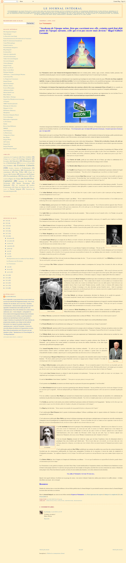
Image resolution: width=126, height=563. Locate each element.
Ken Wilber (6, 137)
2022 (7, 220)
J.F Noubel (6, 101)
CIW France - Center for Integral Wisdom (14, 74)
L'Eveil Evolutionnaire (9, 56)
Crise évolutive (51, 500)
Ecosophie (6, 161)
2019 (7, 228)
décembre (10, 238)
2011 (7, 285)
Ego (4, 163)
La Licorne (47, 512)
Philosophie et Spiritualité (10, 119)
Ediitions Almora (8, 85)
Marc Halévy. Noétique (9, 97)
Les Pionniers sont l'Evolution (15, 261)
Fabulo (5, 124)
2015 (7, 275)
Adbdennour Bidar (8, 90)
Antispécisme (6, 157)
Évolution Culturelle (14, 168)
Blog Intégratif (7, 50)
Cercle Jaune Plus (8, 77)
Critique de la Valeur (8, 135)
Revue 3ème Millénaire (9, 126)
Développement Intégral (9, 32)
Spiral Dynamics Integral (10, 148)
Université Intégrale (8, 61)
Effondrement (27, 161)
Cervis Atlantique (8, 117)
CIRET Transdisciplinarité (10, 103)
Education (16, 161)
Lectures (13, 174)
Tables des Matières (20, 187)
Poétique (31, 174)
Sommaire (21, 181)
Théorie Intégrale (15, 189)
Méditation (23, 174)
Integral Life (6, 144)
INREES (5, 128)
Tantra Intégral (7, 34)
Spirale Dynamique (8, 83)
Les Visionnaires (11, 264)
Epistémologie (12, 163)
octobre (9, 243)
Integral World (7, 139)
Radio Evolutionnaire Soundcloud (12, 41)
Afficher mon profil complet (13, 337)
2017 (7, 233)
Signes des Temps (14, 179)
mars (8, 267)
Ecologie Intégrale (25, 159)
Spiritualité (6, 185)
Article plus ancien (118, 549)
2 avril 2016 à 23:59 (56, 512)
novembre (10, 241)
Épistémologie (23, 163)
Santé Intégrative (8, 130)
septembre (10, 246)
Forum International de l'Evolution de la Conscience (17, 38)
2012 (7, 283)
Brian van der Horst (8, 70)
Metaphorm (6, 112)
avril (8, 256)
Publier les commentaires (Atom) (55, 553)
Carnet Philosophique (9, 43)
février (9, 269)
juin (8, 251)
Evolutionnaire (26, 168)
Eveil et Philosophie (8, 88)
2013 (7, 280)
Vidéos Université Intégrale (10, 59)
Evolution (61, 500)
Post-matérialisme (12, 176)
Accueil (81, 549)
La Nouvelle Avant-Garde (10, 36)
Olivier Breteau (10, 296)
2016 (7, 236)
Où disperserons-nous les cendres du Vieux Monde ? (20, 258)
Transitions (29, 189)
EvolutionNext (7, 52)
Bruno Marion (7, 94)
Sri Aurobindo (20, 185)
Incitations (6, 170)
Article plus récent (44, 549)
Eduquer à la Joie (8, 108)
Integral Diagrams (8, 146)
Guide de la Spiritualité (9, 54)
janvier (9, 272)
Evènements (31, 163)
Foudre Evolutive (8, 45)
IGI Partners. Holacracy (9, 110)
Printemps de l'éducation (10, 106)
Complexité (15, 157)
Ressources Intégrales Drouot (11, 115)
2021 (7, 223)
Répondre (46, 519)
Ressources (78, 500)
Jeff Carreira (6, 142)
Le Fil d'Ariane (7, 121)
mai (8, 254)
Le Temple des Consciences (10, 79)
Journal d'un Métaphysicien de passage (13, 99)
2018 (7, 231)
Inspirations (69, 500)
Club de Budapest (8, 63)
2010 (7, 288)
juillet (9, 248)
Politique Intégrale (8, 72)
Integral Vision (7, 65)
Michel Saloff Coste (8, 92)
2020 (7, 226)
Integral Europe (7, 81)
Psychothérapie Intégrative (10, 47)
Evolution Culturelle (25, 165)
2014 (7, 278)
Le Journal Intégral (63, 8)
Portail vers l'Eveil (8, 68)
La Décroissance (7, 133)
